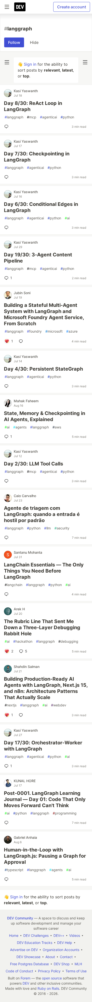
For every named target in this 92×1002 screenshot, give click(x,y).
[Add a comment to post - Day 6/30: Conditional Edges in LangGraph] (7, 227)
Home (13, 935)
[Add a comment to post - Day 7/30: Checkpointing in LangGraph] (7, 177)
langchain (13, 585)
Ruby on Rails (48, 988)
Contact (66, 957)
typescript (14, 870)
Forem (25, 978)
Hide (34, 42)
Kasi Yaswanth (26, 91)
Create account (71, 6)
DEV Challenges (36, 935)
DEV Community (20, 918)
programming (65, 813)
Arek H (19, 609)
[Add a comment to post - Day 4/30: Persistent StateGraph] (7, 386)
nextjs (10, 705)
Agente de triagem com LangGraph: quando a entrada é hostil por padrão (42, 514)
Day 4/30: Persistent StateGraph (43, 369)
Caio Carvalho (25, 496)
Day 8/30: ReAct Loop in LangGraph (33, 106)
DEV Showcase (28, 957)
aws (57, 427)
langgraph (14, 117)
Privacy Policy (49, 971)
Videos (74, 935)
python (67, 117)
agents (19, 427)
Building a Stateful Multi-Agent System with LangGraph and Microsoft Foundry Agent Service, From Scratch (44, 314)
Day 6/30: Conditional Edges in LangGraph (41, 207)
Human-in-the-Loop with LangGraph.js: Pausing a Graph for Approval (45, 856)
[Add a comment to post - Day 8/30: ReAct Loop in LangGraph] (7, 126)
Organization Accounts (61, 950)
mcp (31, 117)
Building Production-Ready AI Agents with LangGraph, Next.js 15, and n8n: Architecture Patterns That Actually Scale (46, 688)
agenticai (48, 117)
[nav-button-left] (7, 62)
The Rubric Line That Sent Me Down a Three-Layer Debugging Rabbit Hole (42, 627)
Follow (14, 42)
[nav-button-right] (85, 62)
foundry (34, 331)
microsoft (54, 331)
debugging (68, 641)
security (61, 528)
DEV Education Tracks (34, 942)
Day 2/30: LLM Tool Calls (33, 464)
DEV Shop (62, 964)
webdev (58, 705)
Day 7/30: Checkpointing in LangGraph (36, 157)
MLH (78, 964)
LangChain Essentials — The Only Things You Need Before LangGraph (44, 571)
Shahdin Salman (26, 666)
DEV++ (58, 935)
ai (67, 218)
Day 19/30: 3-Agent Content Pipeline (38, 258)
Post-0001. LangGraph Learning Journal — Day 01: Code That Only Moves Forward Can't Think (45, 799)
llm (47, 528)
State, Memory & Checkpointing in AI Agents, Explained (44, 416)
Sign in (30, 64)
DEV (26, 983)
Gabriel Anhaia (25, 837)
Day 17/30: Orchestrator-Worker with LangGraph (43, 746)
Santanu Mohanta (28, 552)
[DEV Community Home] (20, 7)
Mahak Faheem (26, 401)
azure (72, 331)
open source (52, 978)
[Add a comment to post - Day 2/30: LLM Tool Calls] (7, 481)
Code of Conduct (19, 971)
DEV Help (64, 942)
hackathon (22, 641)
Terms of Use (76, 971)
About (50, 957)
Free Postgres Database (29, 964)
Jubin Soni (22, 293)
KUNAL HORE (25, 781)
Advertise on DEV (24, 950)
